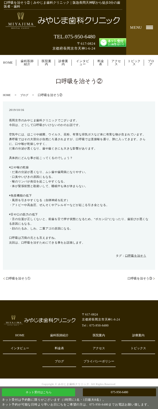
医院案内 (46, 63)
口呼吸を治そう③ (140, 278)
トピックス (134, 63)
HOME (8, 62)
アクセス (116, 63)
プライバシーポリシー (98, 361)
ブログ (151, 63)
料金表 (100, 63)
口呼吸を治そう (135, 255)
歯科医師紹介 (27, 63)
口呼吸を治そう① (18, 278)
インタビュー (82, 63)
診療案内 (63, 63)
